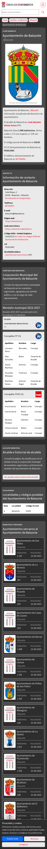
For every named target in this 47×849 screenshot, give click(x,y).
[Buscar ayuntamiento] (42, 12)
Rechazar (34, 838)
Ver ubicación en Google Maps (17, 198)
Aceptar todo (12, 838)
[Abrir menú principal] (43, 4)
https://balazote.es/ (14, 221)
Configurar (23, 844)
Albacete (33, 20)
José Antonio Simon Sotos (16, 255)
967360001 (21, 159)
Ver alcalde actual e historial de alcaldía (21, 477)
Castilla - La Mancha (18, 20)
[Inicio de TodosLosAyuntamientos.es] (20, 4)
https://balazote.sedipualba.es (18, 229)
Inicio (5, 20)
